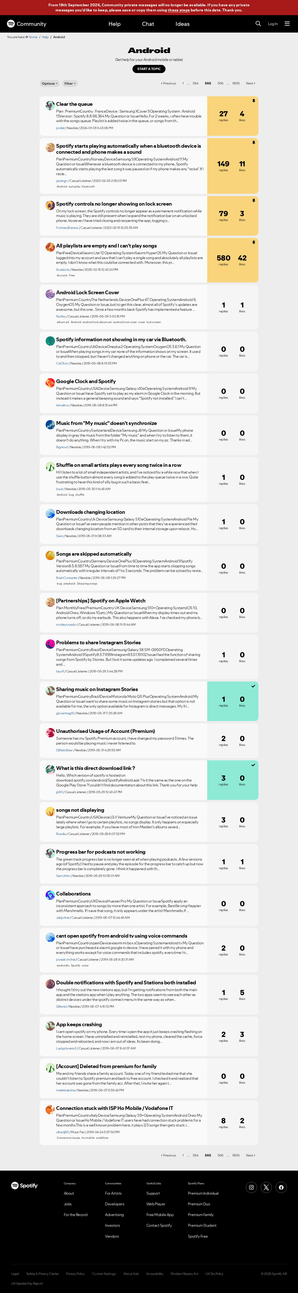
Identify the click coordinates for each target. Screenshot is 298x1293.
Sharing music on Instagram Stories (97, 689)
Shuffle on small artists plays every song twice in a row (118, 465)
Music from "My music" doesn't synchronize (106, 423)
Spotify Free (198, 1236)
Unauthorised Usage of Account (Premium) (105, 731)
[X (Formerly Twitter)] (266, 1187)
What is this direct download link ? (95, 768)
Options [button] (48, 83)
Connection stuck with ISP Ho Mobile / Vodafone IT (114, 1108)
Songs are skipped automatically (94, 554)
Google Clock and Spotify (86, 381)
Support (153, 1193)
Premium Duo (199, 1203)
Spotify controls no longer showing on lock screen (114, 204)
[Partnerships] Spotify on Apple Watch (101, 601)
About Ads (131, 1274)
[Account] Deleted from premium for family (106, 1066)
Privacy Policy (75, 1274)
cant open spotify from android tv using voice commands (121, 936)
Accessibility (154, 1274)
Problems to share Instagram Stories (98, 642)
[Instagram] (251, 1187)
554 (195, 83)
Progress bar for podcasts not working (101, 852)
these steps (179, 10)
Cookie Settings (104, 1274)
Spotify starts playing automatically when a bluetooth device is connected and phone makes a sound (128, 149)
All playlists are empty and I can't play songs (106, 246)
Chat (148, 24)
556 (221, 83)
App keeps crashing (79, 1024)
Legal (15, 1274)
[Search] (258, 24)
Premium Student (202, 1225)
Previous (169, 83)
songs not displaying (80, 810)
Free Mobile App (160, 1214)
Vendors (112, 1236)
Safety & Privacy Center (42, 1274)
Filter (68, 83)
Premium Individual (203, 1193)
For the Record (76, 1214)
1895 (236, 83)
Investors (112, 1225)
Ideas (183, 24)
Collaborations (73, 894)
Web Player (155, 1203)
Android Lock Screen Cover (87, 292)
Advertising (114, 1214)
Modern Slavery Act (184, 1274)
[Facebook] (281, 1187)
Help (114, 24)
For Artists (113, 1193)
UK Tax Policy (215, 1274)
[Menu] (287, 23)
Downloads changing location (90, 512)
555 (208, 83)
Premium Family (201, 1214)
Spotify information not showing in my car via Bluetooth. (121, 339)
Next (249, 83)
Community (31, 24)
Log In (273, 23)
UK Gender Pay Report (27, 1283)
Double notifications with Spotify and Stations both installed (126, 982)
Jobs (68, 1203)
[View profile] (50, 105)
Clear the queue (74, 104)
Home (33, 37)
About (69, 1193)
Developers (114, 1203)
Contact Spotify (159, 1225)
